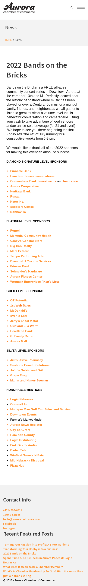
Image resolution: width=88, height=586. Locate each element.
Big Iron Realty (21, 246)
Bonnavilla (18, 211)
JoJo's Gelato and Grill (27, 370)
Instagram (10, 528)
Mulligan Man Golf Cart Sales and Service (40, 409)
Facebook (9, 524)
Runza (14, 196)
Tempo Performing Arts (27, 256)
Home (8, 39)
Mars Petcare (19, 251)
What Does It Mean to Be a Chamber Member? (33, 567)
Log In (72, 8)
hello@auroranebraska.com (22, 519)
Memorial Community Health (30, 235)
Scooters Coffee (22, 206)
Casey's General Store (26, 240)
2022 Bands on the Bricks (19, 553)
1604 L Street (11, 515)
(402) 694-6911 (12, 510)
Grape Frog (18, 375)
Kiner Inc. (17, 201)
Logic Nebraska (21, 399)
